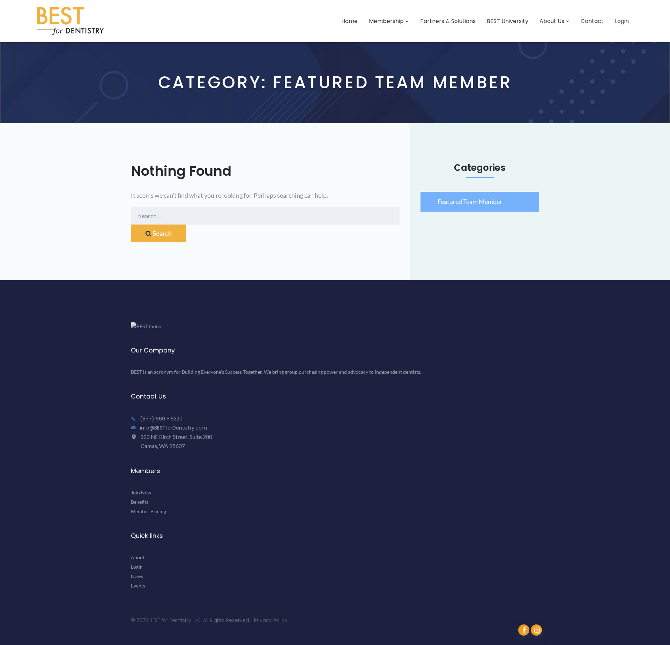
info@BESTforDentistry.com (173, 427)
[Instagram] (536, 630)
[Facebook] (523, 630)
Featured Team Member (470, 201)
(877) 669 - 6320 (161, 418)
